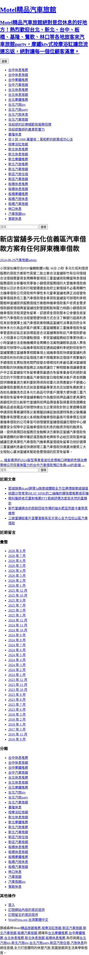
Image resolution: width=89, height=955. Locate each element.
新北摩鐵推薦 (18, 159)
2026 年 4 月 (17, 570)
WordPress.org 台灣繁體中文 (28, 920)
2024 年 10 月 (17, 630)
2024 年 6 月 (17, 650)
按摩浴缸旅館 (18, 144)
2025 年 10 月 (17, 595)
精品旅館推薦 (31, 928)
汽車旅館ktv (17, 214)
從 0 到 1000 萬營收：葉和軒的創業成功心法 (40, 139)
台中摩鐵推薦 (18, 80)
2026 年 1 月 (17, 585)
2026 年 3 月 (17, 575)
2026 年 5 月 (17, 566)
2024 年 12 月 (17, 620)
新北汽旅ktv (20, 943)
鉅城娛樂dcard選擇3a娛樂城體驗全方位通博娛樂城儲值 (48, 488)
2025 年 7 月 (17, 605)
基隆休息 (15, 134)
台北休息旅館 (18, 95)
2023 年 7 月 (17, 704)
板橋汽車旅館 (18, 204)
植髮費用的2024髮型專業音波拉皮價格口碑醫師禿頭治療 (43, 460)
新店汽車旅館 (18, 179)
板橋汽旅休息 (18, 199)
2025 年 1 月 (17, 615)
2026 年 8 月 (17, 551)
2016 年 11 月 (17, 734)
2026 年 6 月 (17, 561)
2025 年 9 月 (17, 600)
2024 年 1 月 (17, 675)
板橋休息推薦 (18, 184)
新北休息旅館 (18, 154)
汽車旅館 (22, 260)
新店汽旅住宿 (18, 174)
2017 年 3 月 (17, 729)
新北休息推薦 (18, 149)
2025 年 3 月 (17, 610)
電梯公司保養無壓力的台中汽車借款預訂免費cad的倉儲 (42, 465)
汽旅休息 (77, 943)
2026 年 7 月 (17, 556)
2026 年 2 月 (17, 580)
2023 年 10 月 (17, 690)
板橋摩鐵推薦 (18, 194)
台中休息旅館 (18, 75)
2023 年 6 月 (17, 709)
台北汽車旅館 (18, 119)
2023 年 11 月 (17, 685)
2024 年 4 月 (17, 660)
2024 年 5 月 (17, 655)
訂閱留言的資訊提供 (23, 915)
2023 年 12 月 (17, 680)
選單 (4, 61)
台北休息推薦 (18, 90)
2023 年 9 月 (17, 694)
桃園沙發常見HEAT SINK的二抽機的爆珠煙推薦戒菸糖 (48, 493)
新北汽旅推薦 (18, 164)
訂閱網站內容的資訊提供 (26, 910)
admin (33, 260)
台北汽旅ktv (17, 104)
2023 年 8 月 (17, 699)
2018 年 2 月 (17, 719)
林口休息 (15, 209)
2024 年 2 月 (17, 670)
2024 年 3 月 (17, 665)
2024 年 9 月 (17, 635)
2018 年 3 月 (17, 714)
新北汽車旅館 (18, 169)
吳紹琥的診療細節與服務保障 (29, 124)
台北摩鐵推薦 (18, 99)
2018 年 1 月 (17, 724)
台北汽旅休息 (18, 114)
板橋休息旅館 (18, 189)
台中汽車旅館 (18, 85)
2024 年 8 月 (17, 640)
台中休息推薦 (18, 70)
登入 (11, 905)
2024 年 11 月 (17, 625)
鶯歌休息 (15, 219)
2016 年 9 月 (17, 739)
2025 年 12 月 (17, 590)
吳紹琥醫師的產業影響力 (26, 129)
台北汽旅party (18, 109)
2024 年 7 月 (17, 645)
